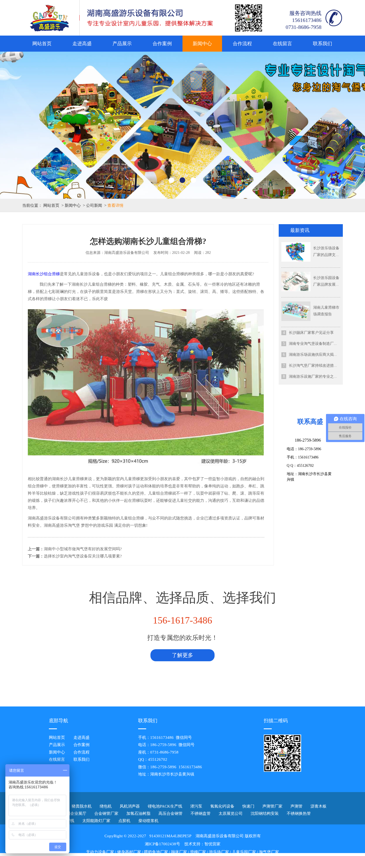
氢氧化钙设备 (222, 806)
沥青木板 (318, 806)
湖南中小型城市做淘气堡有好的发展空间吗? (83, 549)
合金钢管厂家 (106, 813)
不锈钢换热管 (299, 813)
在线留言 (282, 43)
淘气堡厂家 (269, 852)
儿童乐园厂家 (244, 852)
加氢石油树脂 (138, 813)
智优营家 (212, 844)
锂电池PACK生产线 (165, 806)
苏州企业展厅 (74, 813)
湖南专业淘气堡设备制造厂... (313, 344)
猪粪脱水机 (82, 806)
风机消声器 (130, 806)
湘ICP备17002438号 (162, 844)
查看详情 (115, 205)
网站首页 (42, 43)
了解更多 (182, 655)
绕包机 (106, 806)
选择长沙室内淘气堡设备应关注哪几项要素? (83, 556)
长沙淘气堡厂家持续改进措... (313, 366)
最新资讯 (299, 230)
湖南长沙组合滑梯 (44, 274)
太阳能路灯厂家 (96, 821)
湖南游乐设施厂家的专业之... (313, 376)
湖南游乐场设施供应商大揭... (313, 355)
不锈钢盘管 (201, 813)
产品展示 (122, 43)
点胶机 (124, 821)
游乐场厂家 (219, 852)
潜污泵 (196, 806)
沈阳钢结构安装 (265, 813)
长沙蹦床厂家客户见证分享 (311, 333)
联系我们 (322, 43)
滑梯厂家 (198, 852)
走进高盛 (82, 43)
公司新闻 (94, 205)
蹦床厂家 (179, 852)
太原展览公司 (231, 813)
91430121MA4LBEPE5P (170, 836)
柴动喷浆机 (148, 821)
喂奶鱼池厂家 (156, 852)
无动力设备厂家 (100, 852)
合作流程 (242, 43)
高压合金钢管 (170, 813)
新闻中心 (202, 43)
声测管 (296, 806)
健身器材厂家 (129, 852)
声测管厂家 (272, 806)
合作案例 (162, 43)
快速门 (248, 806)
